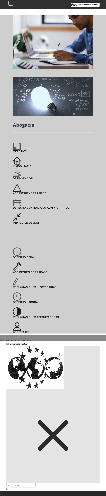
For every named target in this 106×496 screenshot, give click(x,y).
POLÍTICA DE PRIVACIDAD (9, 337)
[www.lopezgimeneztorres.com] (85, 5)
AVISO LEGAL (5, 335)
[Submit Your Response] (7, 489)
